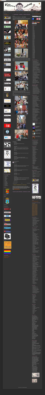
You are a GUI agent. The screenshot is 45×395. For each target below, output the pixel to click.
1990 (33, 38)
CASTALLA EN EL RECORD (35, 288)
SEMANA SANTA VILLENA (35, 251)
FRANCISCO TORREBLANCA (35, 264)
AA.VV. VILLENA (6, 175)
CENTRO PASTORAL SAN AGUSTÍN (36, 100)
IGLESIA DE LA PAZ (35, 103)
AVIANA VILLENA (34, 235)
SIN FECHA (34, 83)
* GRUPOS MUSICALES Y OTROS (36, 71)
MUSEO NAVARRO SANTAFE (35, 111)
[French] (33, 22)
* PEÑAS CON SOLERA (35, 76)
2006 (33, 43)
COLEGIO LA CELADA (35, 240)
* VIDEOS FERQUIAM (35, 80)
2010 (33, 46)
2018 (33, 52)
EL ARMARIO (34, 261)
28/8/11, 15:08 (15, 159)
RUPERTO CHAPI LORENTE (35, 82)
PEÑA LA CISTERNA (35, 310)
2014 (33, 49)
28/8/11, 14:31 (15, 150)
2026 (33, 58)
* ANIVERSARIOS (34, 61)
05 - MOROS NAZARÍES (35, 143)
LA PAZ (5, 180)
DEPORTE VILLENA (35, 260)
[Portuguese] (36, 22)
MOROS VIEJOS (34, 295)
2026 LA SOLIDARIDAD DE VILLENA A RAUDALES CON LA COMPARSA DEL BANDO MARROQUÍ (38, 130)
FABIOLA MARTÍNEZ (35, 263)
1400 (33, 28)
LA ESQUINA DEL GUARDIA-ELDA (36, 291)
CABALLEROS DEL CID (35, 149)
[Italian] (35, 22)
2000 (33, 39)
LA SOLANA (6, 181)
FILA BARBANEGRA (35, 308)
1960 (33, 36)
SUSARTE (34, 281)
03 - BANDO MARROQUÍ (35, 142)
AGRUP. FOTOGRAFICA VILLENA (36, 229)
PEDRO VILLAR (34, 277)
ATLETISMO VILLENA (35, 234)
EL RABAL (34, 245)
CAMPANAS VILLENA (35, 258)
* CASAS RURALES (35, 66)
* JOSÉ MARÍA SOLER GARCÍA (36, 74)
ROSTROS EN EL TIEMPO (35, 279)
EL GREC (5, 177)
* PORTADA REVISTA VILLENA (36, 91)
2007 (33, 44)
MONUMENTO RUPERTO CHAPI (36, 109)
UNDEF (33, 225)
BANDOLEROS (34, 147)
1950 (33, 35)
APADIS (33, 232)
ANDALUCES (34, 300)
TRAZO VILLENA (34, 282)
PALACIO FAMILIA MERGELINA (36, 112)
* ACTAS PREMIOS (34, 86)
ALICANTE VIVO (34, 286)
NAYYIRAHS (34, 157)
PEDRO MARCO (34, 276)
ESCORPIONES (34, 152)
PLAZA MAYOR (34, 116)
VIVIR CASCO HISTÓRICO (35, 226)
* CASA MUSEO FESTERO (35, 88)
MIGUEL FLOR (34, 273)
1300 (33, 27)
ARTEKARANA (34, 233)
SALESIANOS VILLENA (35, 248)
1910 (33, 32)
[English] (32, 22)
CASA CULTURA (34, 219)
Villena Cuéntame (16, 161)
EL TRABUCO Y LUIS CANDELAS (36, 307)
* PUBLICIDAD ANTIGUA (35, 77)
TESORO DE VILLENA (35, 119)
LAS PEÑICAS (6, 182)
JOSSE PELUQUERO (35, 268)
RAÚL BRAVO (34, 278)
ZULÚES (33, 313)
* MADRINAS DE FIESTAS (35, 89)
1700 (33, 30)
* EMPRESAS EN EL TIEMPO (36, 69)
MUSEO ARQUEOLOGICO (35, 223)
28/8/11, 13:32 (15, 144)
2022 (33, 55)
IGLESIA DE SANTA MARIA (35, 104)
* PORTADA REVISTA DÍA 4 (35, 90)
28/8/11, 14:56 (15, 154)
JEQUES (33, 155)
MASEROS (34, 301)
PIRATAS (33, 298)
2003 (33, 41)
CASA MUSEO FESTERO (35, 97)
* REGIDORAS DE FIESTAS (35, 93)
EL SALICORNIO (34, 246)
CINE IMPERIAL (34, 101)
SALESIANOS (34, 117)
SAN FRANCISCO (6, 185)
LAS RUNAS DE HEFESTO (35, 270)
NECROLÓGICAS (34, 167)
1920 (33, 33)
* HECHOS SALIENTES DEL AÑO (36, 72)
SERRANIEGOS (34, 160)
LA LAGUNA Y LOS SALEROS (36, 106)
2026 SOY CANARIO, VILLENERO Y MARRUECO (38, 136)
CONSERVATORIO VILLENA (35, 242)
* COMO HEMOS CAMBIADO (35, 67)
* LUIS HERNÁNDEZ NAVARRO (36, 75)
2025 (33, 57)
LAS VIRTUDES (6, 183)
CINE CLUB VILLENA (35, 237)
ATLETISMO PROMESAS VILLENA (36, 256)
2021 (33, 54)
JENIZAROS (34, 154)
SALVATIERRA (34, 249)
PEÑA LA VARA (34, 311)
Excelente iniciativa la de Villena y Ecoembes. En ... (36, 173)
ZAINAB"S (34, 162)
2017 (33, 51)
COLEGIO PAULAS (34, 241)
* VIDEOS (34, 79)
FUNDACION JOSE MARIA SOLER (36, 220)
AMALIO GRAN (34, 255)
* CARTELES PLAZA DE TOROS (36, 65)
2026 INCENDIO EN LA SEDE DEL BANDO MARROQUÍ (37, 127)
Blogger (26, 387)
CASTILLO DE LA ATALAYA (35, 98)
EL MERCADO (6, 178)
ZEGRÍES (33, 163)
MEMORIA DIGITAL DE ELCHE (36, 292)
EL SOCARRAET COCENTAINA (36, 289)
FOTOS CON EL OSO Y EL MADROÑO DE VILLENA (38, 133)
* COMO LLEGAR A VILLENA (35, 96)
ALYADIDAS (34, 305)
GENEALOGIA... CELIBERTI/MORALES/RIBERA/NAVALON (37, 266)
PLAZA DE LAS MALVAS (35, 114)
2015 (33, 50)
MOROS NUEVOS (34, 296)
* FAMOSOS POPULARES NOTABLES (36, 70)
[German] (34, 22)
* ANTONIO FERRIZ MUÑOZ (35, 62)
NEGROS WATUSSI (35, 158)
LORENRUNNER (34, 271)
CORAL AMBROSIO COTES (35, 243)
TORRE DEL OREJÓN (35, 120)
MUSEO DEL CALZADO (35, 274)
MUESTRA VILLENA (35, 222)
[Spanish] (38, 22)
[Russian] (37, 22)
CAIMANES (34, 150)
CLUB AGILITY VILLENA (35, 238)
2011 (33, 47)
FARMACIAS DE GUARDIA (35, 166)
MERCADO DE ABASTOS (35, 108)
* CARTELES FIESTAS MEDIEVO (36, 64)
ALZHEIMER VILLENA (35, 230)
